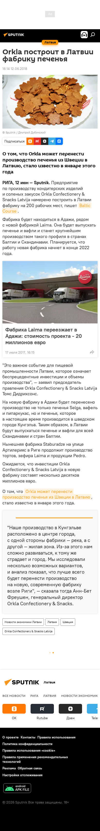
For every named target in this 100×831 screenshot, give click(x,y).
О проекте (10, 737)
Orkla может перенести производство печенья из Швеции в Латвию (46, 494)
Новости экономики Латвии (23, 622)
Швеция (68, 622)
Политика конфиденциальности (27, 744)
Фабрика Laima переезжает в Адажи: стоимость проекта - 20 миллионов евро (43, 335)
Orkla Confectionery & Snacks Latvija (28, 631)
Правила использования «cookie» (28, 750)
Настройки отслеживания (22, 775)
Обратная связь (30, 768)
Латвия (52, 622)
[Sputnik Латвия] (14, 36)
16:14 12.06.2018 (14, 68)
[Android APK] (17, 788)
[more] (92, 352)
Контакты (28, 737)
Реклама (9, 768)
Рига (34, 695)
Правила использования (56, 737)
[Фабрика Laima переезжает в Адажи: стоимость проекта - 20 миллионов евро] (50, 292)
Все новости (13, 695)
